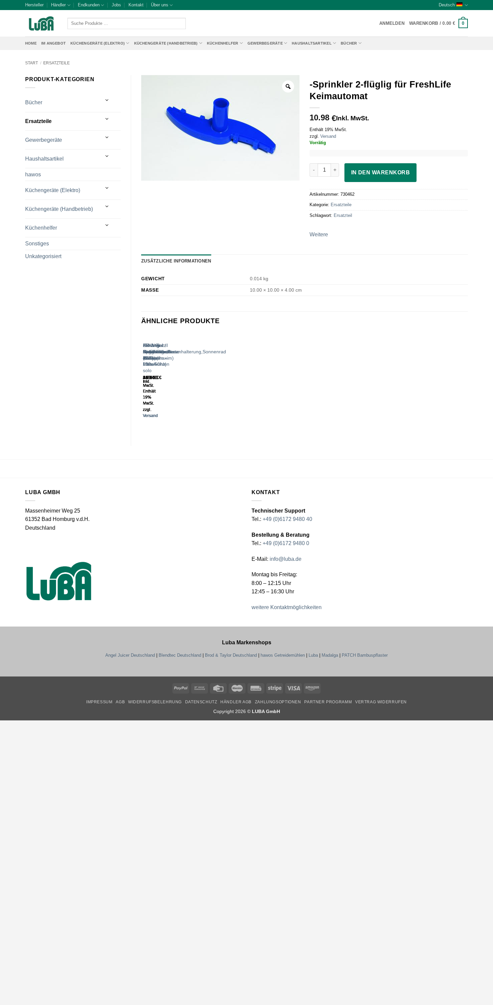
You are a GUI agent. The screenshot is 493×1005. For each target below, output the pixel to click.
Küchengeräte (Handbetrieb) (166, 43)
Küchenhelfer (222, 43)
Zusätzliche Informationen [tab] (176, 260)
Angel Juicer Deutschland (130, 655)
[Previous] (144, 381)
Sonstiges (37, 243)
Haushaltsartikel (312, 43)
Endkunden (89, 4)
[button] (438, 23)
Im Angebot (53, 43)
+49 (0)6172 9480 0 (286, 543)
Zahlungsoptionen (278, 702)
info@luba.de (285, 559)
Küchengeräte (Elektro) (97, 43)
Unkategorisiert (43, 256)
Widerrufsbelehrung (155, 702)
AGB (120, 702)
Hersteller (34, 4)
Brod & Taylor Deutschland (231, 655)
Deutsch (447, 4)
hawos (33, 174)
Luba (313, 655)
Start (31, 63)
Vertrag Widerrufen (381, 702)
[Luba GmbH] (59, 581)
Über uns (159, 4)
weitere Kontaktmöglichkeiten (287, 607)
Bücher (349, 43)
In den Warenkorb (380, 172)
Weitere (319, 234)
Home (31, 43)
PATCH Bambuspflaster (365, 655)
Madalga (330, 655)
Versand (328, 136)
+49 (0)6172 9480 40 (287, 519)
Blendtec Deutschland (180, 655)
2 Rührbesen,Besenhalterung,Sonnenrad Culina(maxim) (184, 351)
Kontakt (136, 4)
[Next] (162, 381)
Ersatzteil (343, 215)
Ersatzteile (56, 63)
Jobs (116, 4)
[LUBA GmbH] (41, 23)
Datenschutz (201, 702)
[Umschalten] (107, 100)
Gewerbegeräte (265, 43)
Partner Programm (328, 702)
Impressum (99, 702)
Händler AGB (236, 702)
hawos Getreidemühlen (283, 655)
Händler (58, 4)
